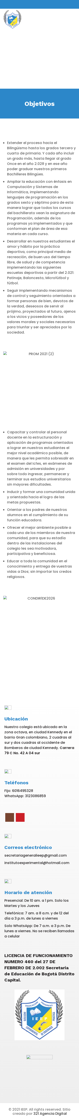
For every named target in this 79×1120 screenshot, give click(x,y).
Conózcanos (39, 65)
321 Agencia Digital (50, 1113)
